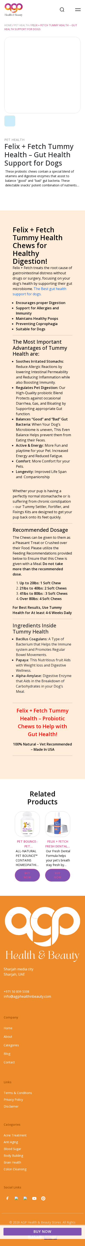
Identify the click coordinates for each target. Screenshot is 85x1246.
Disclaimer (11, 1106)
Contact (9, 1062)
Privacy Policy (13, 1099)
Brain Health (12, 1162)
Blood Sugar (12, 1149)
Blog (7, 1054)
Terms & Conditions (18, 1093)
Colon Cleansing (15, 1169)
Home (8, 25)
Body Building (13, 1155)
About (8, 1036)
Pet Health (21, 25)
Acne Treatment (15, 1135)
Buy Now (42, 1231)
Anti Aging (11, 1142)
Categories (11, 1045)
